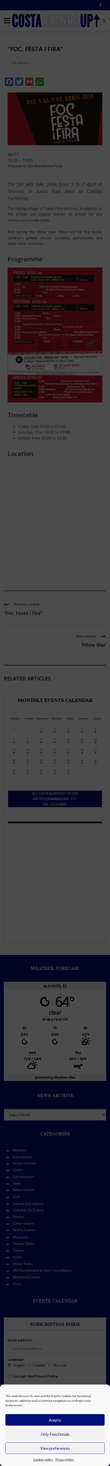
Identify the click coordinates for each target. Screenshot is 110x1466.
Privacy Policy (65, 1459)
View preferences (55, 1448)
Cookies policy (43, 1459)
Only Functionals (55, 1434)
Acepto (55, 1420)
